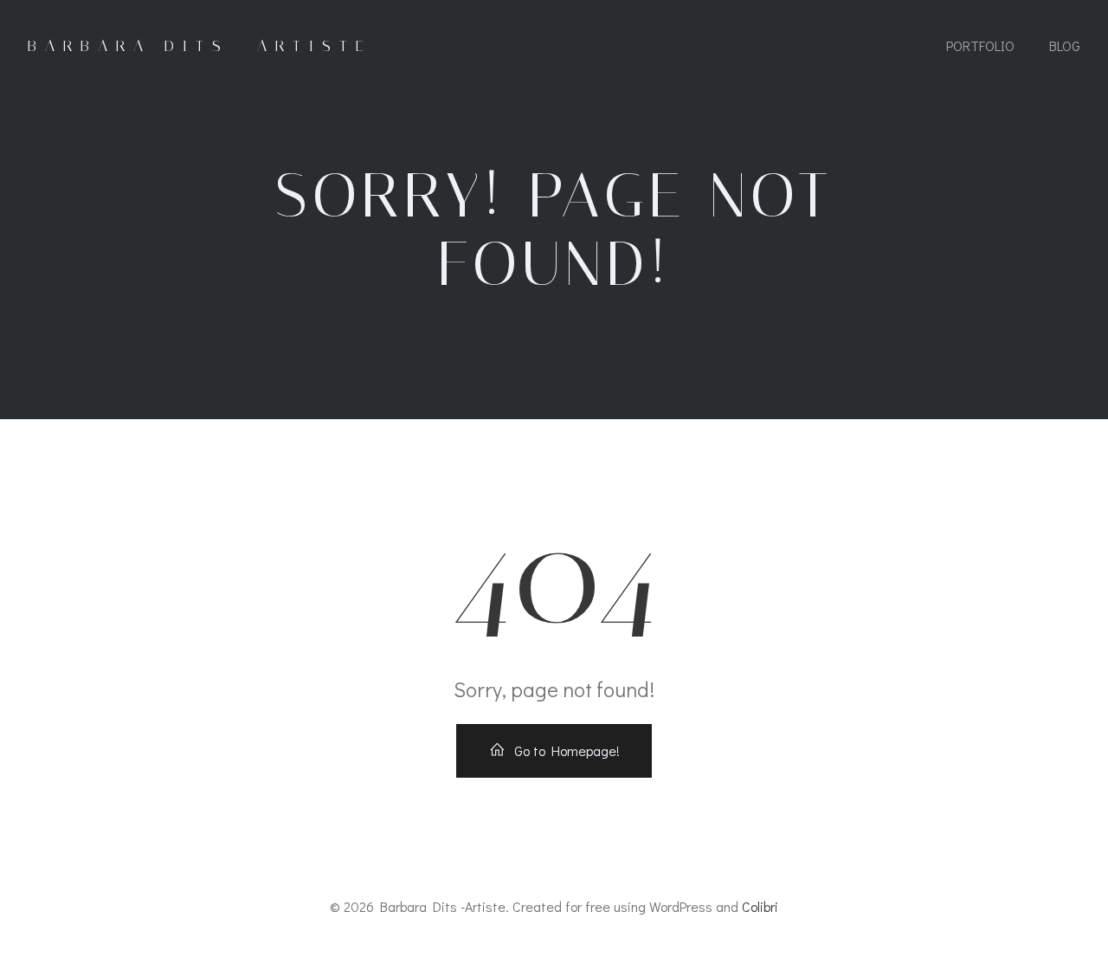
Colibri (760, 906)
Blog (1064, 45)
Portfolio (980, 45)
